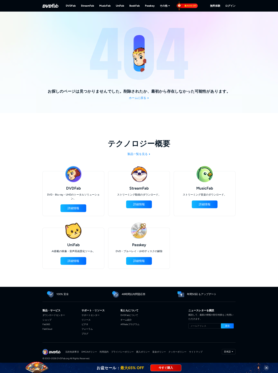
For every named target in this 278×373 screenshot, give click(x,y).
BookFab (134, 5)
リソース (86, 319)
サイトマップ (196, 351)
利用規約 (104, 351)
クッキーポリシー (177, 351)
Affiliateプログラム (129, 324)
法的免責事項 (72, 351)
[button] (73, 208)
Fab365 (46, 324)
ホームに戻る (138, 98)
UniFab (120, 5)
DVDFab (71, 5)
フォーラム (87, 329)
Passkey (150, 5)
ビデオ (85, 324)
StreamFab (87, 5)
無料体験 (215, 5)
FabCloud (47, 329)
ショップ (46, 319)
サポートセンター (91, 315)
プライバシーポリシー (122, 351)
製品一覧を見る (137, 154)
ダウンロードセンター (53, 315)
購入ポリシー (143, 351)
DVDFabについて (129, 315)
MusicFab (105, 5)
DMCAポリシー (89, 351)
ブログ (85, 333)
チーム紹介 (126, 319)
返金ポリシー (159, 351)
